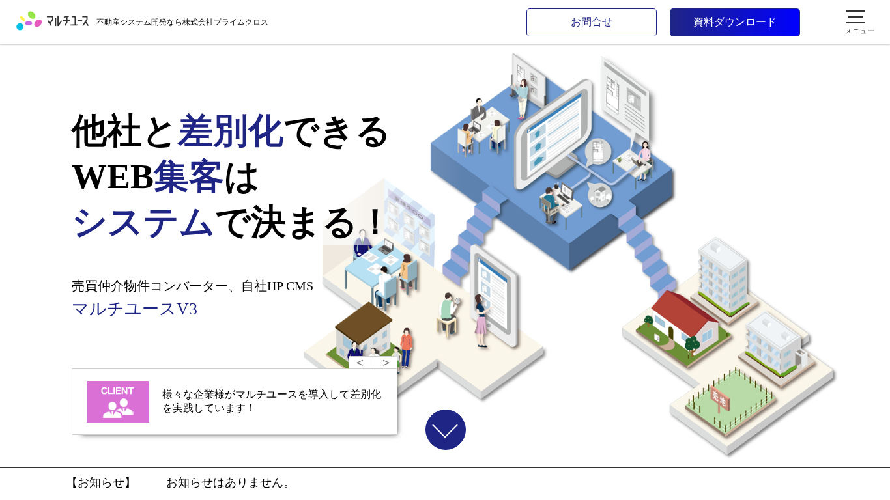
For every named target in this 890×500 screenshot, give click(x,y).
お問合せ (591, 21)
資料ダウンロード (735, 21)
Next (385, 360)
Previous (361, 360)
